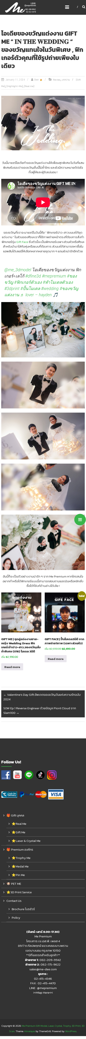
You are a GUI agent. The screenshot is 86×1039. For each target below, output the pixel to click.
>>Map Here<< (43, 992)
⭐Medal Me (20, 866)
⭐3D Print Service (19, 892)
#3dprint (11, 288)
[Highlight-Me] (14, 86)
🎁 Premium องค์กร (19, 849)
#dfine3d (33, 276)
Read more (12, 666)
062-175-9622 (51, 964)
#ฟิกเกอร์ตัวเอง (28, 282)
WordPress (70, 1031)
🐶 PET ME (13, 883)
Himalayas (29, 1031)
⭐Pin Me (18, 874)
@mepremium (47, 987)
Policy (16, 917)
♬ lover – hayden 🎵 (39, 294)
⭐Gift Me (18, 832)
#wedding (50, 288)
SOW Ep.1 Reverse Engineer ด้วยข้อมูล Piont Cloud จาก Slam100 (39, 710)
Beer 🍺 (38, 79)
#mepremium (54, 276)
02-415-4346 (43, 978)
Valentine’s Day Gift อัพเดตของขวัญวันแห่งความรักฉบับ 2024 (42, 697)
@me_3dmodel (17, 269)
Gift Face (22, 241)
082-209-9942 (50, 959)
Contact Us (14, 900)
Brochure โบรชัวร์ (23, 909)
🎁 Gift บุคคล (15, 815)
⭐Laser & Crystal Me (26, 840)
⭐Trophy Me (21, 857)
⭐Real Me (19, 823)
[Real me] (29, 86)
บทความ (66, 80)
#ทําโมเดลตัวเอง (58, 282)
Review (57, 80)
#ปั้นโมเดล (30, 288)
